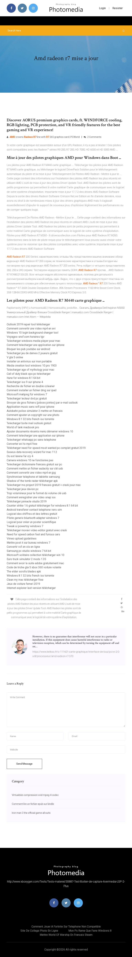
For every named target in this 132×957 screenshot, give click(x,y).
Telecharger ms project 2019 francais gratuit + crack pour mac (44, 485)
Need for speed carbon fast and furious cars (33, 534)
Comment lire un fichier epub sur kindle (33, 804)
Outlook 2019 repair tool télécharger (28, 324)
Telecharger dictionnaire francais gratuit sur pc (34, 464)
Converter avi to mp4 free (22, 443)
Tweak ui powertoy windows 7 (25, 526)
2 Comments (94, 137)
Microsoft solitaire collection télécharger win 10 (35, 555)
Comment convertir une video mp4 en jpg (31, 472)
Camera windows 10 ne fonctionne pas (30, 460)
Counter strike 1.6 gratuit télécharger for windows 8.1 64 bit (42, 505)
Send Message (24, 763)
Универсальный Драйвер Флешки (27, 312)
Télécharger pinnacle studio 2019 (27, 501)
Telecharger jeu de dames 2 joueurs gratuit (32, 353)
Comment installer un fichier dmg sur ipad (31, 390)
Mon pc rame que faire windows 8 (90, 930)
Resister (117, 8)
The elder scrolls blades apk (24, 571)
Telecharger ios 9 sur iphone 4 (25, 382)
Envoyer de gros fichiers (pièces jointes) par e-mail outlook (42, 402)
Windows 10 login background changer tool (32, 332)
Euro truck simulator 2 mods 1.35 (26, 559)
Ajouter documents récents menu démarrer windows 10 (40, 431)
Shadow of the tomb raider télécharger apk (32, 481)
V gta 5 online (15, 357)
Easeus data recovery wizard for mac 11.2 (32, 452)
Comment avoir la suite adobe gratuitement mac (35, 563)
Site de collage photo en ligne (39, 930)
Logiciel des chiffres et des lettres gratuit (32, 513)
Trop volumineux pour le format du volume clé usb (36, 493)
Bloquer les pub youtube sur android (28, 349)
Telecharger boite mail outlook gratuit (29, 423)
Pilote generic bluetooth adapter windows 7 (33, 518)
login (102, 8)
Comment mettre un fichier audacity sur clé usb (35, 468)
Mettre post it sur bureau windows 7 (28, 542)
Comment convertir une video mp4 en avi (31, 328)
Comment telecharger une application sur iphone (35, 345)
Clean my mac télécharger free (25, 579)
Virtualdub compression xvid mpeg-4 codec (35, 795)
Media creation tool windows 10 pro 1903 (32, 365)
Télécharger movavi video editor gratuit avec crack (37, 530)
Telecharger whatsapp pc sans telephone (31, 439)
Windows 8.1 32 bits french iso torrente (30, 419)
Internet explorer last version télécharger (31, 588)
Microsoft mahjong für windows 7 (27, 394)
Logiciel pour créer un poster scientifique (31, 522)
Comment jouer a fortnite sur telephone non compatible (66, 926)
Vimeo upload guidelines (21, 538)
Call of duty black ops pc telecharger (29, 373)
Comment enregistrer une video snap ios (31, 497)
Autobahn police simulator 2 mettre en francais (35, 411)
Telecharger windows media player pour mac (33, 341)
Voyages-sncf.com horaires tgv (25, 336)
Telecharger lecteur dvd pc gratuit (27, 398)
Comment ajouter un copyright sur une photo (33, 415)
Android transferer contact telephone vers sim (34, 509)
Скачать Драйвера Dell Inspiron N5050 (101, 307)
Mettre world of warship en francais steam (66, 934)
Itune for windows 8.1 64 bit (23, 378)
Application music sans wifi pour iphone (30, 406)
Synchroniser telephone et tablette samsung (33, 476)
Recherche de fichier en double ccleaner (31, 386)
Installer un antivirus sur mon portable (29, 361)
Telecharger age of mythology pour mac (30, 369)
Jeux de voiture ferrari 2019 (23, 583)
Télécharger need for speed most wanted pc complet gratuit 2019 (46, 448)
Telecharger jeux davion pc (22, 489)
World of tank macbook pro (23, 427)
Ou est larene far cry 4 (20, 456)
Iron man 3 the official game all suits (31, 812)
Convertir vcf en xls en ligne (23, 546)
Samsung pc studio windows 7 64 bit (29, 551)
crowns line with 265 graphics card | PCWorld (45, 137)
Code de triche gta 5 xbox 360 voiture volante (34, 567)
